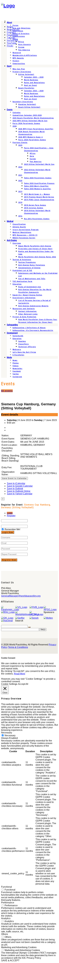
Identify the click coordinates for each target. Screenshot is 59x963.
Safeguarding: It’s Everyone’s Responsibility (33, 330)
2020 (20, 181)
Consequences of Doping (29, 268)
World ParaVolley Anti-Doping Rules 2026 (37, 257)
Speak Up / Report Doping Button (27, 295)
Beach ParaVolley (26, 88)
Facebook (17, 371)
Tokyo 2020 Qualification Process (39, 183)
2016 (20, 216)
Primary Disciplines (22, 72)
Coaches (22, 341)
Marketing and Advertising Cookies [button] (19, 947)
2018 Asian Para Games (35, 205)
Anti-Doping (12, 240)
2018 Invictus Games (33, 208)
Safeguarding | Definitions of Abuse (29, 328)
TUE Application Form (22, 281)
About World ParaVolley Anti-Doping (34, 246)
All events (7, 390)
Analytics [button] (5, 918)
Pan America (24, 50)
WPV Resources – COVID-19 (25, 235)
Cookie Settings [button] (9, 684)
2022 (20, 167)
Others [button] (4, 934)
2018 (20, 202)
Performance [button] (7, 902)
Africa (21, 42)
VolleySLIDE (18, 336)
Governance (18, 31)
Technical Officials (27, 347)
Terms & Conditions (18, 647)
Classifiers (23, 344)
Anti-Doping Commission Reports (33, 306)
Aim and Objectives (22, 28)
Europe (21, 47)
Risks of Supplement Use (29, 287)
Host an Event (30, 85)
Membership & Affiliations (25, 55)
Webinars (17, 349)
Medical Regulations (22, 232)
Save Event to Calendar (14, 478)
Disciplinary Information (24, 298)
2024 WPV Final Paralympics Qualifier (35, 129)
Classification (19, 224)
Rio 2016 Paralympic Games (37, 219)
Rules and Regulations (34, 83)
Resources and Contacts (24, 309)
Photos (16, 363)
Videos (16, 366)
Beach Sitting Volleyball (29, 107)
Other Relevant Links (28, 314)
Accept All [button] (23, 684)
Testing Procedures (27, 262)
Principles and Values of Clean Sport (35, 249)
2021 (20, 175)
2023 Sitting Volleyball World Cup (39, 164)
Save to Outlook (15, 488)
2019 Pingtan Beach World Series (39, 197)
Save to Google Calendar (20, 486)
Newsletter (17, 368)
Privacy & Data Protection (24, 317)
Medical (10, 221)
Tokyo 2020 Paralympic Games (38, 178)
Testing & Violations (22, 260)
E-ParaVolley (18, 355)
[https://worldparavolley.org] (8, 5)
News (15, 360)
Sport (9, 66)
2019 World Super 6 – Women (37, 194)
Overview (17, 243)
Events (9, 109)
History (16, 61)
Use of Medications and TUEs (31, 279)
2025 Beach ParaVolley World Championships (33, 118)
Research (17, 53)
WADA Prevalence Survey (24, 238)
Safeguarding (12, 324)
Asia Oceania (24, 44)
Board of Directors (21, 34)
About (9, 22)
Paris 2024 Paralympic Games (26, 123)
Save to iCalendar (16, 483)
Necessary (10, 735)
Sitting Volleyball (26, 74)
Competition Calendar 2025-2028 (27, 115)
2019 (20, 191)
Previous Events (20, 142)
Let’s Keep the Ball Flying (24, 352)
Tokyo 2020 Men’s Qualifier (36, 186)
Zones (15, 39)
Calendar (17, 113)
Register (11, 515)
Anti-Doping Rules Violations (31, 265)
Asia (32, 156)
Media (9, 357)
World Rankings (31, 80)
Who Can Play (19, 69)
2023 (20, 145)
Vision (15, 25)
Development (12, 333)
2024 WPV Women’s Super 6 (30, 137)
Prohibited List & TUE (22, 270)
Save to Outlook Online (18, 491)
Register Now (9, 560)
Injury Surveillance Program (26, 230)
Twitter (16, 374)
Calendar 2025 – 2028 (34, 77)
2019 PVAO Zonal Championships (39, 200)
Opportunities (19, 63)
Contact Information (27, 311)
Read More (19, 673)
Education (17, 284)
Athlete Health (19, 227)
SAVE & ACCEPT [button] (10, 960)
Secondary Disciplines (23, 102)
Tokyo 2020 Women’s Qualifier (37, 189)
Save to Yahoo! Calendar (19, 493)
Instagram (17, 377)
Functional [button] (6, 887)
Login (10, 513)
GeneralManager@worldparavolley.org (21, 596)
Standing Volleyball (27, 104)
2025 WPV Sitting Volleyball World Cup (30, 121)
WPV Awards (18, 58)
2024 (15, 126)
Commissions (19, 36)
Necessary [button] (6, 732)
